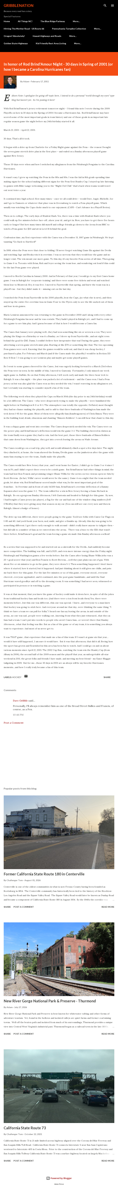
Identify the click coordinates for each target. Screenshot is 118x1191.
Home (7, 21)
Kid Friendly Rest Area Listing (51, 43)
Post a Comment (14, 722)
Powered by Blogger (61, 1178)
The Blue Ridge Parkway (52, 21)
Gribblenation (18, 5)
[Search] (105, 5)
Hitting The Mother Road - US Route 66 (24, 28)
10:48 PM (18, 714)
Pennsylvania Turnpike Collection (69, 28)
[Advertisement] (59, 755)
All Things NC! (25, 21)
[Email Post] (26, 677)
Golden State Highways (16, 43)
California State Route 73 (25, 1128)
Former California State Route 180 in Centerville (44, 874)
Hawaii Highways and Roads (47, 36)
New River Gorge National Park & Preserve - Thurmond (50, 1001)
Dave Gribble (20, 700)
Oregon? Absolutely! (14, 36)
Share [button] (107, 677)
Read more (108, 906)
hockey (16, 677)
